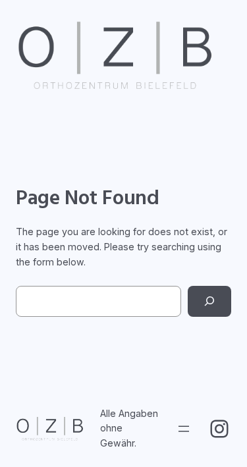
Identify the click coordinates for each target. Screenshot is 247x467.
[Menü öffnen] (184, 429)
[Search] (209, 301)
